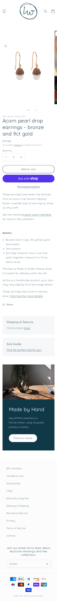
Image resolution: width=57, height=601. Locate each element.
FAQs (9, 490)
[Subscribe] (47, 564)
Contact (11, 535)
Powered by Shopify (36, 596)
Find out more (23, 438)
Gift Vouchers (14, 468)
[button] (4, 11)
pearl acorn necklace (37, 214)
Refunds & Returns (17, 513)
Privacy (10, 520)
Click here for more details (26, 296)
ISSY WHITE (24, 596)
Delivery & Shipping (17, 505)
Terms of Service (16, 528)
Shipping (18, 145)
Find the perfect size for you (24, 349)
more (27, 328)
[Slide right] (35, 110)
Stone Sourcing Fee (17, 498)
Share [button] (9, 304)
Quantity (7, 150)
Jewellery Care (15, 475)
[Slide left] (21, 110)
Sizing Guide (13, 483)
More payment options (28, 186)
